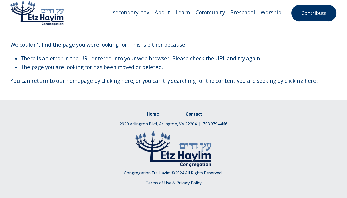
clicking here (117, 80)
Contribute (314, 13)
